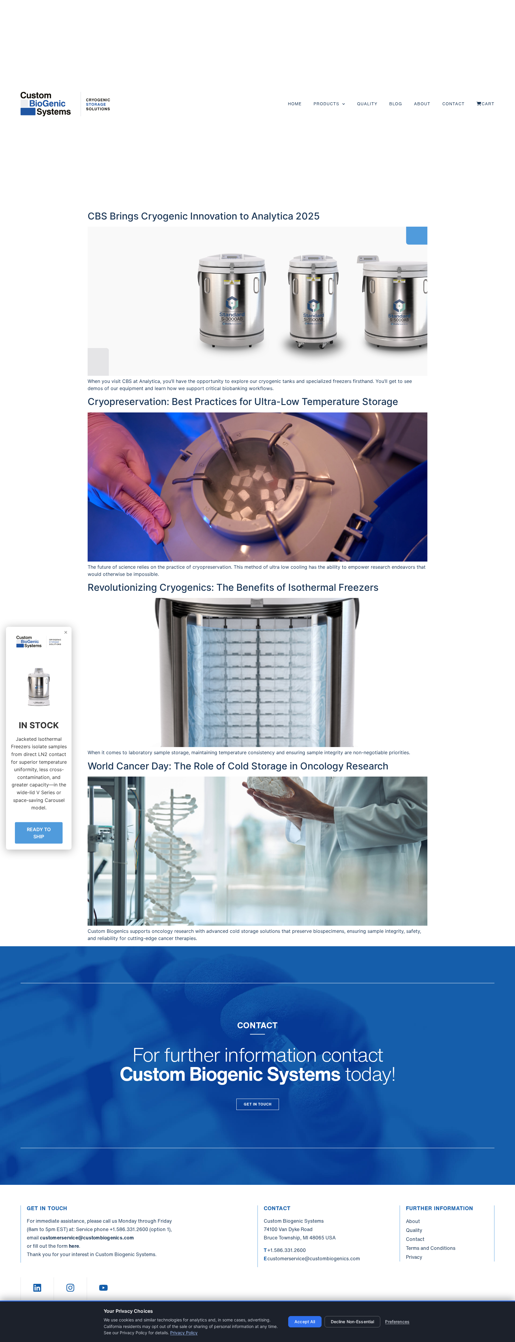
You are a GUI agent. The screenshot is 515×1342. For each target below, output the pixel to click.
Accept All (304, 1321)
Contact (453, 104)
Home (295, 104)
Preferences (397, 1321)
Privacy (414, 1257)
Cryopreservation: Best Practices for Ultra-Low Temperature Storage (243, 401)
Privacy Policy (184, 1332)
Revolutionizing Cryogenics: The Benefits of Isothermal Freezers (233, 587)
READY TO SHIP (39, 832)
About (422, 104)
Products (326, 104)
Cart (488, 104)
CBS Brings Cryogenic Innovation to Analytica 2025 (204, 216)
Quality (367, 104)
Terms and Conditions (430, 1248)
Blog (395, 104)
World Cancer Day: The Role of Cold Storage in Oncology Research (238, 766)
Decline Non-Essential (352, 1321)
